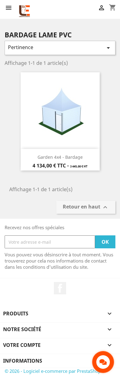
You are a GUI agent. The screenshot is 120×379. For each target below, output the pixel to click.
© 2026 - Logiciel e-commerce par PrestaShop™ (55, 371)
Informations (22, 360)
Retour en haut (86, 207)
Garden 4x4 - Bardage (60, 157)
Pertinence (60, 48)
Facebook (60, 288)
